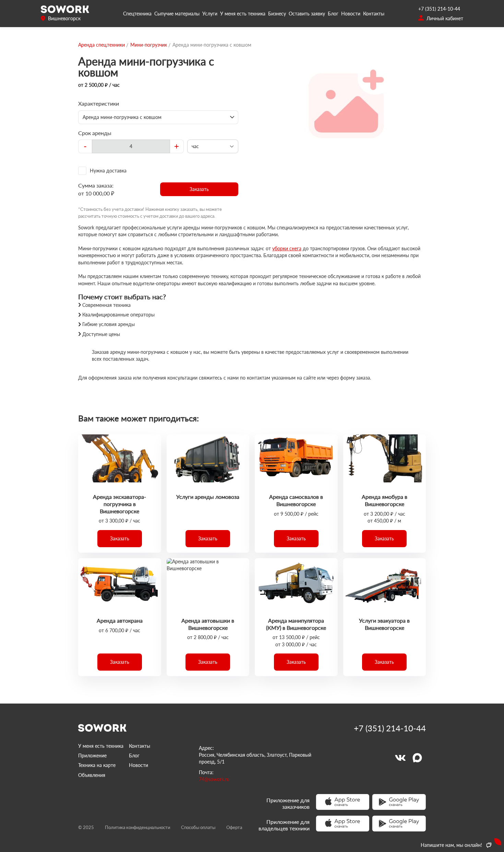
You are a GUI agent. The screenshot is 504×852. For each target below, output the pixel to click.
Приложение (92, 755)
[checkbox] (158, 171)
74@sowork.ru (214, 779)
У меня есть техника (242, 13)
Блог (333, 13)
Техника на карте (97, 765)
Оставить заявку (307, 13)
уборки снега (286, 248)
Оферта (234, 827)
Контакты (373, 13)
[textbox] (131, 146)
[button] (199, 189)
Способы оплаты (198, 827)
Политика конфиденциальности (137, 827)
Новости (350, 13)
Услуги (209, 13)
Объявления (91, 775)
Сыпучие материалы (177, 13)
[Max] (417, 757)
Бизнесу (277, 13)
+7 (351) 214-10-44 (439, 9)
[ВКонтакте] (400, 757)
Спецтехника (137, 13)
